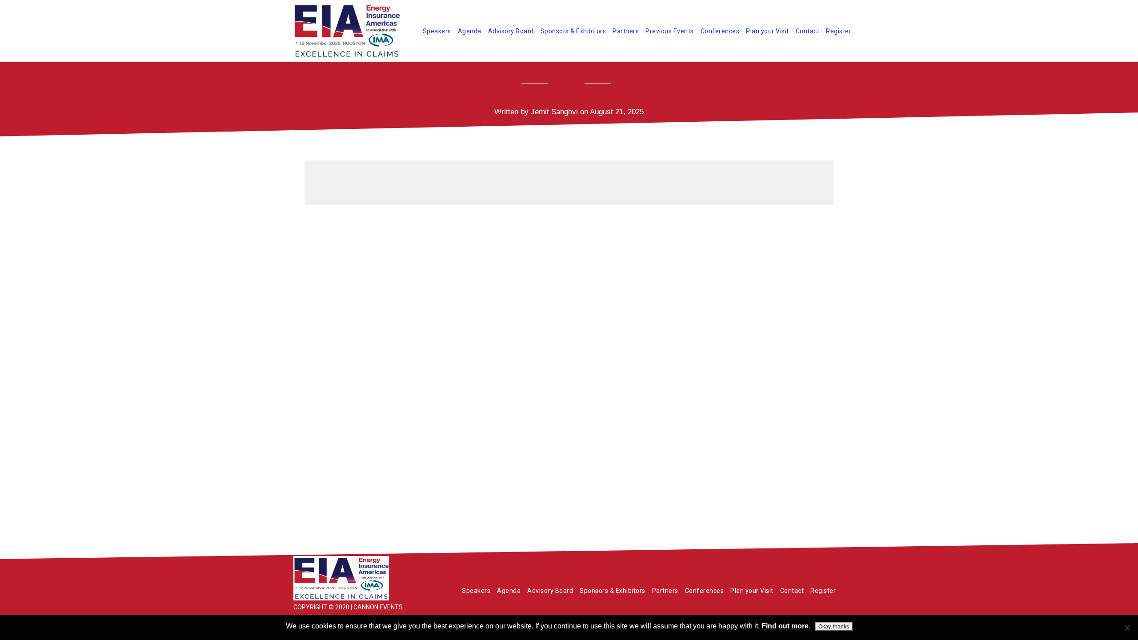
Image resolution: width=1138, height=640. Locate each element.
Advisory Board (511, 31)
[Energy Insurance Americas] (360, 578)
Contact (808, 31)
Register (838, 31)
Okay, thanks (833, 627)
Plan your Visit (767, 31)
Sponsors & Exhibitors (573, 31)
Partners (626, 31)
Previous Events (669, 31)
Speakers (437, 31)
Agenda (469, 31)
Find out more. (785, 626)
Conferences (720, 31)
